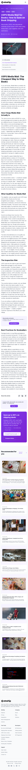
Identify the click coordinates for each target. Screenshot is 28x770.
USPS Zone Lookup (5, 732)
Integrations (3, 717)
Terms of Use (10, 763)
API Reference (18, 728)
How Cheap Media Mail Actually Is (9, 62)
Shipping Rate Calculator (6, 730)
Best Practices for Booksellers (9, 69)
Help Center (3, 750)
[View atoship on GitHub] (19, 766)
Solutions (17, 717)
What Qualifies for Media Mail (8, 65)
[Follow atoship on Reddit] (16, 766)
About (16, 712)
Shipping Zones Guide (6, 735)
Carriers (3, 721)
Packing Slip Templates (6, 743)
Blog (7, 8)
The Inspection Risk (6, 67)
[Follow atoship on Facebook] (9, 766)
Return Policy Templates (6, 741)
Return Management (5, 719)
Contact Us (3, 754)
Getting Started (18, 730)
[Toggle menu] (25, 2)
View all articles (20, 453)
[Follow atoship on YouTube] (11, 766)
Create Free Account (11, 434)
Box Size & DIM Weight (6, 728)
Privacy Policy (18, 763)
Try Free (13, 406)
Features (3, 712)
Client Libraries (18, 732)
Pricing (2, 715)
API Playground (18, 735)
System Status (4, 752)
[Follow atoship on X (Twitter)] (14, 766)
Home (2, 8)
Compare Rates (9, 438)
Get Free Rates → (14, 323)
